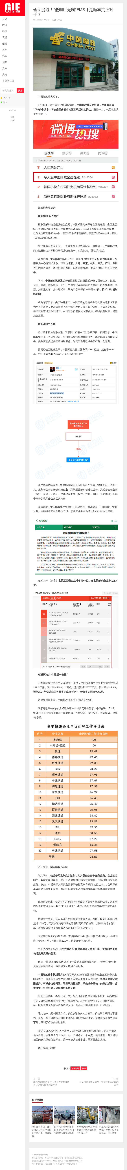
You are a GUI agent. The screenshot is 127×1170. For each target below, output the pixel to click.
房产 (4, 49)
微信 (5, 102)
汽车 (4, 55)
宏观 (4, 37)
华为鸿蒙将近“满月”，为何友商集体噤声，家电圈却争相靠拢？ (51, 1083)
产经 (60, 19)
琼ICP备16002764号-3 (67, 1163)
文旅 (4, 68)
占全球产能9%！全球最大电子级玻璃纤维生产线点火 (87, 1129)
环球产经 (12, 110)
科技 (4, 31)
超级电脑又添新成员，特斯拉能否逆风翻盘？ (98, 1083)
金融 (4, 43)
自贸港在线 (8, 80)
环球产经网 (12, 8)
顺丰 (84, 1068)
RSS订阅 (7, 97)
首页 (4, 18)
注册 (12, 120)
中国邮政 (75, 1068)
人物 (4, 74)
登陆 (12, 117)
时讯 (4, 24)
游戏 (4, 62)
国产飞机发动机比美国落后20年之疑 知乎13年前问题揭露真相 (64, 1129)
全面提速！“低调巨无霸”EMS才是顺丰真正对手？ (73, 11)
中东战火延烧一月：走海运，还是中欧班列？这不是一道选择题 (41, 1131)
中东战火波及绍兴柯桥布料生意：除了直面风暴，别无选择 (109, 1129)
